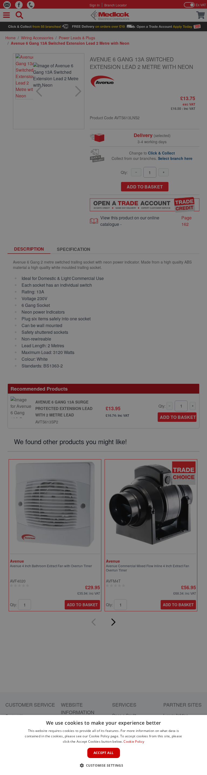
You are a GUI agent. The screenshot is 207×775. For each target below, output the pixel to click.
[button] (103, 765)
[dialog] (103, 745)
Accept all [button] (104, 753)
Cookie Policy (133, 741)
